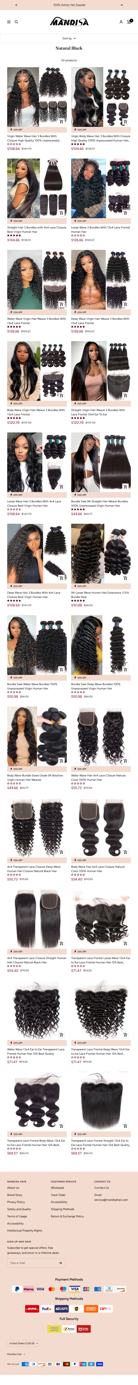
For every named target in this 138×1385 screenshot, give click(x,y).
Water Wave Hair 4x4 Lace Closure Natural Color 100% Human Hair (98, 777)
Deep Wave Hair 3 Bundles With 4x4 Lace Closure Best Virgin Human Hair (33, 595)
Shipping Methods (62, 1209)
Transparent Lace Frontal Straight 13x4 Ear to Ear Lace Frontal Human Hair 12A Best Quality (100, 1143)
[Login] (121, 21)
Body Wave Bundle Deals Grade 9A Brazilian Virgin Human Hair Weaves (35, 777)
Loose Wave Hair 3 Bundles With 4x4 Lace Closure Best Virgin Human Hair (34, 503)
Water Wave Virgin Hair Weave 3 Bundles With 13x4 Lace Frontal (36, 321)
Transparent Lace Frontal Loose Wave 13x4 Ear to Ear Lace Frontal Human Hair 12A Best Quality (100, 960)
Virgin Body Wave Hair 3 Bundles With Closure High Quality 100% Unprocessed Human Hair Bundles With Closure (100, 138)
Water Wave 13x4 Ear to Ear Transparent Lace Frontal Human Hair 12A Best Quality (36, 1051)
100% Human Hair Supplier (69, 4)
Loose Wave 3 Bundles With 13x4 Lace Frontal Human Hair (100, 229)
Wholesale (57, 1187)
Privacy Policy (16, 1202)
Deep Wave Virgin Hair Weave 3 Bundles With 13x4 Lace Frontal (100, 321)
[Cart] (129, 22)
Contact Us (101, 1187)
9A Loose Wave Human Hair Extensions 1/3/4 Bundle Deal (100, 595)
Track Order (58, 1195)
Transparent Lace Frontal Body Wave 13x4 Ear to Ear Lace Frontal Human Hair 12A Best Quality (36, 1143)
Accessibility (15, 1223)
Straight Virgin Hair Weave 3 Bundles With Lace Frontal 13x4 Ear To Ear (98, 412)
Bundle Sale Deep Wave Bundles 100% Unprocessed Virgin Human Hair (96, 686)
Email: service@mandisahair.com (111, 1197)
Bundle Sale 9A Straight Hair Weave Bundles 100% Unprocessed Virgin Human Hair (99, 503)
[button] (14, 144)
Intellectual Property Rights (24, 1230)
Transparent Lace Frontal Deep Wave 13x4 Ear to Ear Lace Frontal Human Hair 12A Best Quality (100, 1052)
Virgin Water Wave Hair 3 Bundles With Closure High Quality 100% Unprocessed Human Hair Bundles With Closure (33, 138)
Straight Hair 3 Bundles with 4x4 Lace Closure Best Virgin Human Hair (36, 229)
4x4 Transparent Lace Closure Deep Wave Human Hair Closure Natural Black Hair (34, 869)
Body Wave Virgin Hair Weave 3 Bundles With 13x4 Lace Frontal (36, 412)
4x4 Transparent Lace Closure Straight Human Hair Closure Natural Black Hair (36, 960)
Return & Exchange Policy (67, 1216)
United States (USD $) (22, 1343)
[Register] (60, 1263)
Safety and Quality (19, 1209)
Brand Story (14, 1195)
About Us (13, 1187)
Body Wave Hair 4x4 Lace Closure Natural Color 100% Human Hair (98, 869)
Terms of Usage (17, 1216)
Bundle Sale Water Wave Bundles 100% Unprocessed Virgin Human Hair (32, 686)
